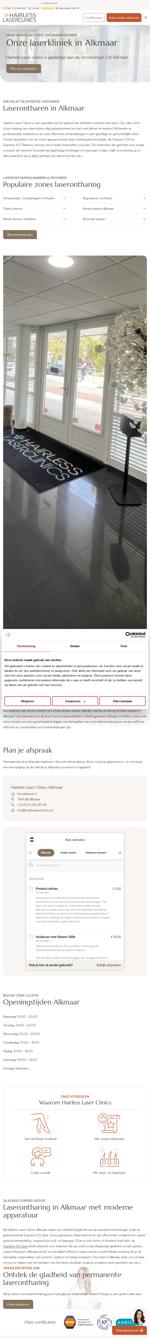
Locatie (20, 30)
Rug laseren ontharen (97, 198)
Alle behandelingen (20, 235)
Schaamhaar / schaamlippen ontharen (29, 198)
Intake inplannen (18, 1304)
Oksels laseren (13, 208)
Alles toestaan (122, 701)
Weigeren (27, 701)
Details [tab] (75, 646)
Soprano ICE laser (15, 1246)
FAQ (8, 8)
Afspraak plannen (127, 1330)
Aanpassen (72, 701)
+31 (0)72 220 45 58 (31, 805)
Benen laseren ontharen (19, 219)
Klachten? (22, 8)
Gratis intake (124, 18)
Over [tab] (124, 646)
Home (9, 30)
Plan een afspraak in (23, 69)
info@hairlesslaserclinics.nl (35, 810)
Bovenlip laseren (94, 219)
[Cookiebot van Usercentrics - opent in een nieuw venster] (128, 635)
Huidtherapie (94, 18)
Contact (35, 8)
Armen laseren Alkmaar (98, 208)
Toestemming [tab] (26, 646)
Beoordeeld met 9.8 (69, 8)
